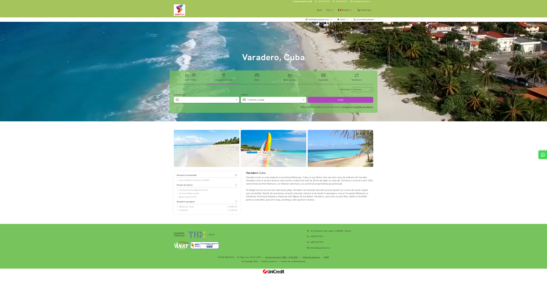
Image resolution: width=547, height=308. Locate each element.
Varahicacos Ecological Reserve (193, 190)
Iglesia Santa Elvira (187, 197)
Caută (340, 100)
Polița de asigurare (311, 257)
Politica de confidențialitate (293, 261)
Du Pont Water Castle (189, 193)
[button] (179, 148)
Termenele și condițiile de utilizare (357, 107)
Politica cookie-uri (269, 261)
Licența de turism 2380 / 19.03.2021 (282, 257)
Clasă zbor (345, 89)
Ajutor (319, 10)
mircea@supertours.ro (361, 1)
